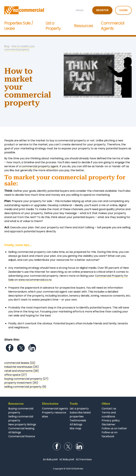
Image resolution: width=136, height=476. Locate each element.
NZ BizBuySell (67, 459)
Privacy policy (111, 420)
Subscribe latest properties (80, 414)
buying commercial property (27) (26, 379)
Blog (6, 46)
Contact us (109, 408)
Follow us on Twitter (21, 348)
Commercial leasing (21, 428)
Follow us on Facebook (10, 348)
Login (123, 10)
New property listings (22, 424)
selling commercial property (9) (25, 387)
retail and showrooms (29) (21, 371)
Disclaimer (108, 424)
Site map (75, 428)
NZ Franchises (84, 459)
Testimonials (78, 420)
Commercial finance (21, 436)
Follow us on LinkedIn (32, 348)
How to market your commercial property (19, 48)
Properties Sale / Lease (18, 25)
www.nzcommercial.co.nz (35, 280)
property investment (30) (21, 383)
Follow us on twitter (114, 428)
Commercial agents (55, 408)
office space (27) (15, 375)
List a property (79, 408)
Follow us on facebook (109, 434)
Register (102, 10)
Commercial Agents (112, 25)
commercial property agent (39, 166)
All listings (14, 432)
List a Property (53, 25)
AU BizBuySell (50, 459)
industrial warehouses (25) (21, 367)
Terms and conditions (109, 414)
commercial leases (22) (19, 363)
